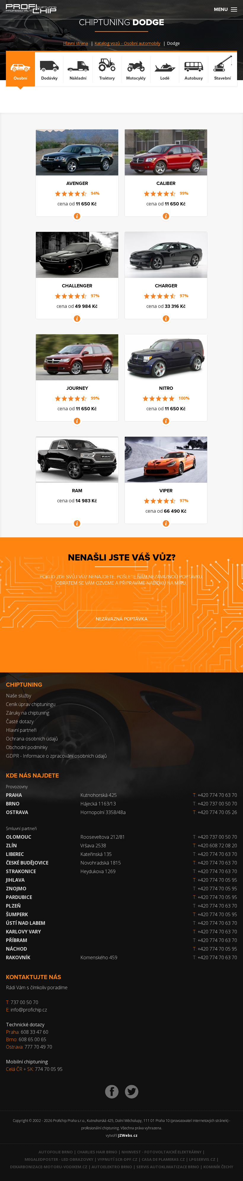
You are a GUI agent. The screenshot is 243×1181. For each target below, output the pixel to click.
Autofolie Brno (56, 1152)
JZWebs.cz (128, 1135)
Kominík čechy (218, 1166)
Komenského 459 (98, 957)
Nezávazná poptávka (122, 619)
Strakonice (21, 871)
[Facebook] (112, 1092)
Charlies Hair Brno (97, 1152)
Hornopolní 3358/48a (103, 812)
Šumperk (17, 914)
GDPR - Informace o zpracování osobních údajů (56, 756)
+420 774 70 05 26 (215, 812)
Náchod (16, 949)
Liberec (15, 854)
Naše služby (18, 695)
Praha (14, 795)
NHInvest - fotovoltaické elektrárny (162, 1152)
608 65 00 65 (32, 1039)
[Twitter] (131, 1092)
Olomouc (18, 837)
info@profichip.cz (29, 1009)
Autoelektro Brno (112, 1166)
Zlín (11, 845)
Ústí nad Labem (25, 923)
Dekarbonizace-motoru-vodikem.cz (48, 1166)
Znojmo (16, 888)
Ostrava (17, 812)
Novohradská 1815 (100, 862)
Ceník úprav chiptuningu (30, 704)
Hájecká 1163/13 (98, 803)
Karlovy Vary (23, 931)
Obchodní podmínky (26, 747)
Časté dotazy (19, 721)
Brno (13, 803)
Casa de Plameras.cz (163, 1159)
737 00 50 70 (24, 1002)
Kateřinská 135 (96, 854)
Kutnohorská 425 (98, 795)
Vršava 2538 (93, 845)
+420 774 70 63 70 (215, 795)
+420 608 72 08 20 (217, 845)
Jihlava (15, 880)
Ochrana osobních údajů (32, 738)
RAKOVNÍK (18, 957)
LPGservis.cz (202, 1159)
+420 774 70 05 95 (217, 880)
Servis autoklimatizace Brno (167, 1166)
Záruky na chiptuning (27, 713)
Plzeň (13, 906)
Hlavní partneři (21, 730)
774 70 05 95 (49, 1069)
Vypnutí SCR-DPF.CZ (117, 1159)
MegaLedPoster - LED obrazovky (59, 1159)
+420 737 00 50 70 (215, 803)
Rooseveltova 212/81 (102, 837)
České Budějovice (27, 862)
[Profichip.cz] (31, 9)
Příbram (16, 940)
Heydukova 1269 (98, 871)
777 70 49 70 (38, 1047)
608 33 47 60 (34, 1032)
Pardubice (19, 897)
